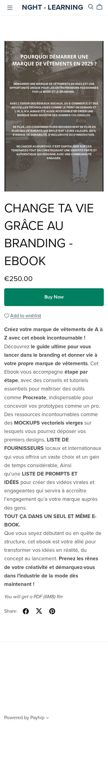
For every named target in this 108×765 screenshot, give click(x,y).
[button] (47, 718)
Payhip (37, 718)
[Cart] (102, 7)
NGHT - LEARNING (52, 7)
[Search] (91, 7)
